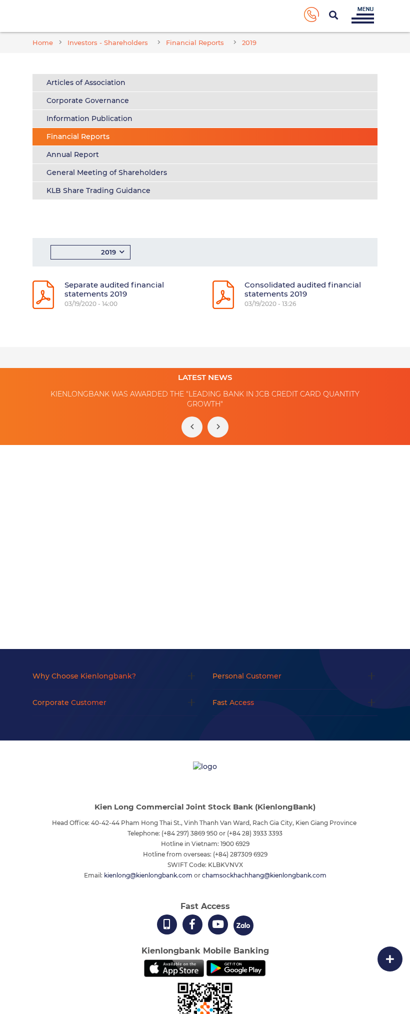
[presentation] (192, 427)
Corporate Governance (87, 100)
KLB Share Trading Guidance (98, 190)
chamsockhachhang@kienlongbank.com (264, 875)
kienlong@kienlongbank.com (149, 875)
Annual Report (72, 154)
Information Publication (89, 118)
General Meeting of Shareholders (106, 172)
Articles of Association (86, 82)
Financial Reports (78, 136)
